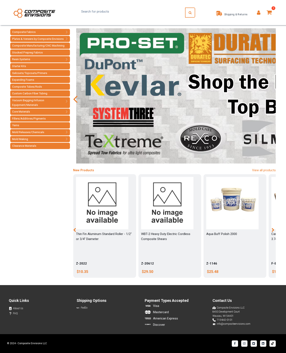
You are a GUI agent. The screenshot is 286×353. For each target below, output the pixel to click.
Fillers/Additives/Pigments (29, 118)
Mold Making (20, 139)
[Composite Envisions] (34, 12)
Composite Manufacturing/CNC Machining (38, 45)
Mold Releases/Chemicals (28, 132)
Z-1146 (211, 263)
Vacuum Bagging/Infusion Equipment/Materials (28, 102)
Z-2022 (81, 263)
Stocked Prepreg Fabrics (27, 52)
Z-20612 (147, 263)
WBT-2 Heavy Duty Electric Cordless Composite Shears (165, 236)
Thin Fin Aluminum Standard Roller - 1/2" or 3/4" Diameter (104, 236)
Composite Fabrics (24, 32)
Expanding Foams (23, 79)
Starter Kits (19, 66)
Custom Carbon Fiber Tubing (29, 93)
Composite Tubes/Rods (27, 86)
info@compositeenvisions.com (233, 323)
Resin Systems (21, 59)
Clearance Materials (24, 145)
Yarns (15, 125)
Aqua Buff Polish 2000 (221, 234)
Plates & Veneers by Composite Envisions (38, 38)
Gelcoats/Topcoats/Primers (29, 73)
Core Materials (21, 111)
